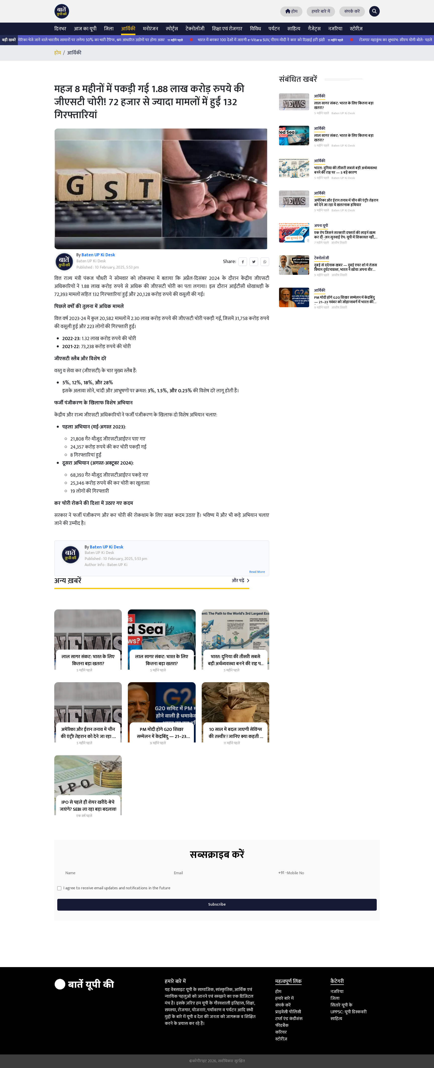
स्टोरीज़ (356, 29)
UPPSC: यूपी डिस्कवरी (349, 1012)
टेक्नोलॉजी (195, 29)
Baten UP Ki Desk (343, 113)
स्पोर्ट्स (172, 29)
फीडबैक (282, 1025)
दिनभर (60, 29)
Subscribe (217, 904)
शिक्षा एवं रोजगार (227, 29)
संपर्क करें (352, 11)
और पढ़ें (238, 581)
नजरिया (335, 29)
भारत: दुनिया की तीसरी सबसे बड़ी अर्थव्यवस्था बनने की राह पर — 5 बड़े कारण (345, 170)
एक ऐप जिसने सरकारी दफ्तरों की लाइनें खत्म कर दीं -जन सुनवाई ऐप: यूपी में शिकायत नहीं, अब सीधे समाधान (344, 237)
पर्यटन (274, 29)
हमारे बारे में (321, 11)
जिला (109, 29)
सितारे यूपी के (341, 1005)
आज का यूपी (85, 29)
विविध (255, 29)
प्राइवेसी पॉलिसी (288, 1012)
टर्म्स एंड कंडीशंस (288, 1019)
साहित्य (293, 29)
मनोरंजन (150, 29)
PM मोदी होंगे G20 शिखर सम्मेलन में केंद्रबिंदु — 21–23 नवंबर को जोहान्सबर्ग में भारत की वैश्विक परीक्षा (344, 302)
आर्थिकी (128, 29)
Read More (257, 572)
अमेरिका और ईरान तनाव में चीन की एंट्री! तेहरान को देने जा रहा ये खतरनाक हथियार (346, 202)
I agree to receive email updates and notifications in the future (116, 888)
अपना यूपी (321, 226)
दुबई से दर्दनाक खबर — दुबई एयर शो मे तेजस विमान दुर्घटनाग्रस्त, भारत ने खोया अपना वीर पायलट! (345, 269)
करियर (281, 1032)
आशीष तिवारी (339, 242)
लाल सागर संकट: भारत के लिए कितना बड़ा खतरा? (343, 105)
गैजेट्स (314, 29)
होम (293, 11)
